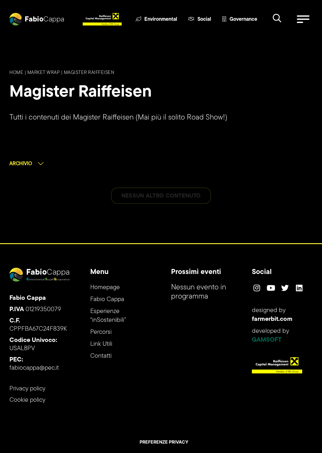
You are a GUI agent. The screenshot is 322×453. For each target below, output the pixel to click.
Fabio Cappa (107, 299)
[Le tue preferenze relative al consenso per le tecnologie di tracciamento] (164, 442)
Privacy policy (27, 389)
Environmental (160, 19)
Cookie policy (27, 400)
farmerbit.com (272, 319)
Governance (243, 19)
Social (204, 19)
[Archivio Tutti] (26, 164)
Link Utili (101, 344)
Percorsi (101, 332)
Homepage (105, 287)
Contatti (101, 356)
